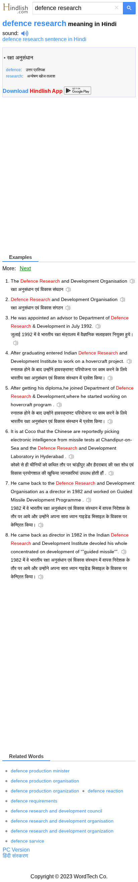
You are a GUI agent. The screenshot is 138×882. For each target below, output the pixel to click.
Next (25, 268)
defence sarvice (27, 841)
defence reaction (105, 790)
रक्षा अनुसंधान (20, 57)
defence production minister (40, 770)
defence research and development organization (62, 831)
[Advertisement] (69, 178)
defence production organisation (45, 780)
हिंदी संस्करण (15, 856)
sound (9, 33)
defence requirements (34, 800)
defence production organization (45, 790)
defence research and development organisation (62, 821)
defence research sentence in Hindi (44, 39)
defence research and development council (56, 811)
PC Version (16, 850)
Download (33, 91)
